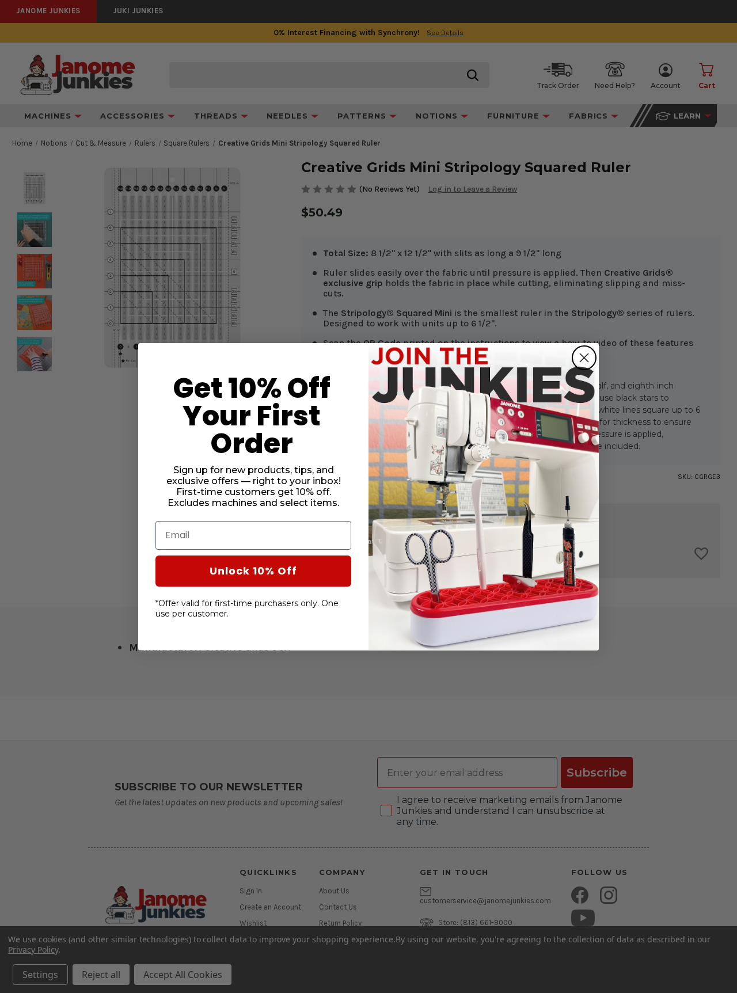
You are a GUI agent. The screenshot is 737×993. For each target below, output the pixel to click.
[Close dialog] (584, 358)
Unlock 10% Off (253, 570)
